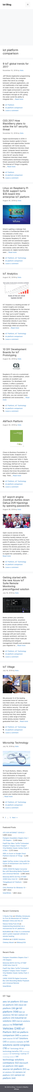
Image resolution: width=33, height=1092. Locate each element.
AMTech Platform (13, 421)
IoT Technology (20, 258)
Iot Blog (7, 4)
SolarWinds (7, 893)
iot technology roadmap (19, 1054)
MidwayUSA (21, 942)
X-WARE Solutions (18, 939)
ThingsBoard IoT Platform (12, 882)
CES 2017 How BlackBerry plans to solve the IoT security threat (15, 125)
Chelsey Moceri (8, 942)
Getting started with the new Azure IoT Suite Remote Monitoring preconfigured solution (16, 583)
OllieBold (6, 939)
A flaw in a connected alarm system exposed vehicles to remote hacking (16, 934)
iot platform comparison (14, 108)
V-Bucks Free (8, 916)
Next (15, 817)
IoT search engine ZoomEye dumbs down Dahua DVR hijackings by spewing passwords (16, 501)
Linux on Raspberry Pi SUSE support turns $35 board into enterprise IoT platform (16, 192)
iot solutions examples (16, 1042)
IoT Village (9, 666)
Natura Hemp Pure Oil (11, 924)
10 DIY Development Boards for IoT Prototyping (14, 352)
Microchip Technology (15, 742)
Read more (19, 99)
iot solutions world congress (16, 1045)
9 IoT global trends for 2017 (16, 65)
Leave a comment (11, 110)
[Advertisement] (16, 26)
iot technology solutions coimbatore (13, 1059)
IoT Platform (9, 105)
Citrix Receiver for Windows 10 (14, 888)
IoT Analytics (10, 273)
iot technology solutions (9, 1056)
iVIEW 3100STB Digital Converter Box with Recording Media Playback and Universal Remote (16, 871)
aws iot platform (13, 1001)
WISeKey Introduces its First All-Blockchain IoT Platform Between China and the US (16, 918)
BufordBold (7, 931)
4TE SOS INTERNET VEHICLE (13, 832)
